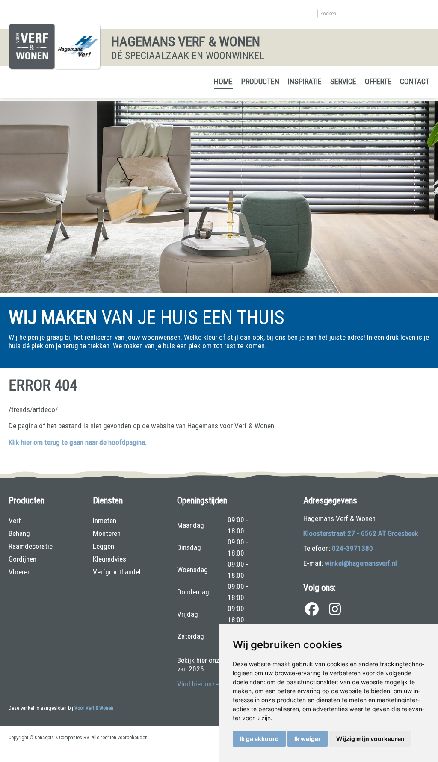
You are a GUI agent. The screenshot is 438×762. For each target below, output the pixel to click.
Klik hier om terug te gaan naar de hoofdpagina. (78, 442)
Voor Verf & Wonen (93, 708)
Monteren (107, 533)
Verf (15, 520)
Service (343, 81)
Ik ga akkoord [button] (259, 738)
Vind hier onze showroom (214, 684)
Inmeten (104, 520)
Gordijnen (22, 559)
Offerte (378, 81)
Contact (414, 81)
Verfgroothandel (117, 572)
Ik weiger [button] (307, 738)
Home (223, 81)
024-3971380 (352, 548)
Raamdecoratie (31, 546)
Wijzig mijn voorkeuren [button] (370, 738)
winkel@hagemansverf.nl (361, 563)
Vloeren (20, 572)
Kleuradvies (109, 559)
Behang (19, 533)
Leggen (103, 546)
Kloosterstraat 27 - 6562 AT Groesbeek (360, 533)
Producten (260, 81)
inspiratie (305, 81)
